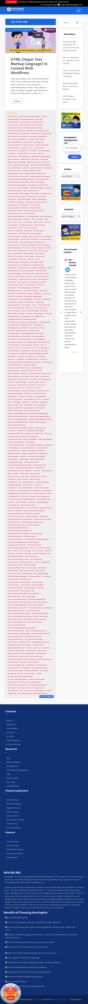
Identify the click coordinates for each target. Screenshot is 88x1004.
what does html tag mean (15, 536)
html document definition (27, 270)
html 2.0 (15, 222)
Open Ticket (10, 782)
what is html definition (30, 565)
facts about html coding (41, 179)
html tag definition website (15, 365)
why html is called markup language (17, 679)
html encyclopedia (20, 276)
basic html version (46, 133)
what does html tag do (36, 533)
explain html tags (47, 168)
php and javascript (47, 470)
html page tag (22, 353)
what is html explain (31, 568)
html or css (18, 348)
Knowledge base (12, 786)
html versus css (41, 385)
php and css (37, 470)
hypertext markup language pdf (37, 422)
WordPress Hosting (13, 804)
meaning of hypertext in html (16, 470)
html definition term (38, 265)
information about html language (35, 430)
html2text (46, 399)
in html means (12, 430)
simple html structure (28, 482)
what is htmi (19, 553)
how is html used (35, 205)
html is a (34, 305)
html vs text (37, 388)
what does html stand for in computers (18, 533)
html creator (48, 248)
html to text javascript (44, 379)
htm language (39, 219)
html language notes (44, 322)
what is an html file (13, 550)
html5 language (16, 402)
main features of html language (36, 456)
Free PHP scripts (12, 845)
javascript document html (27, 448)
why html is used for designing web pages (29, 682)
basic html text (35, 133)
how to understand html (32, 216)
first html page (32, 185)
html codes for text (13, 245)
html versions (32, 385)
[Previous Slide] (61, 312)
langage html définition (14, 453)
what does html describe (14, 519)
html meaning (11, 339)
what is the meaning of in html (16, 630)
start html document (27, 485)
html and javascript (24, 233)
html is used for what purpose (16, 308)
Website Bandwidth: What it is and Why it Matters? (70, 86)
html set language (40, 356)
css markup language (44, 150)
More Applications (13, 828)
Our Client (10, 736)
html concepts (26, 248)
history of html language (23, 199)
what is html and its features (15, 556)
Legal (8, 774)
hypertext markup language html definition (40, 419)
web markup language (42, 502)
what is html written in (30, 588)
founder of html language (37, 188)
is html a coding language (45, 439)
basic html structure (13, 133)
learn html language (13, 456)
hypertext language (28, 408)
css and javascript (39, 148)
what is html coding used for (42, 562)
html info (20, 302)
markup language (23, 459)
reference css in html (13, 476)
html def (38, 259)
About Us (9, 720)
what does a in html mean (33, 513)
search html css (35, 476)
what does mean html (33, 542)
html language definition (29, 319)
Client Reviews (12, 728)
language (24, 453)
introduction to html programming (29, 436)
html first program (13, 285)
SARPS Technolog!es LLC (61, 999)
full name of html (31, 196)
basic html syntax (25, 133)
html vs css (21, 388)
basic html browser (38, 125)
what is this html (12, 642)
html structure (36, 362)
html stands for (43, 359)
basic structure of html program (16, 139)
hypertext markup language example (18, 419)
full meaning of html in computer (17, 196)
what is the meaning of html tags (17, 625)
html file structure (23, 282)
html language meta (32, 322)
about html (44, 116)
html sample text (29, 356)
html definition (24, 262)
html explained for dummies (41, 276)
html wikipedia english (40, 396)
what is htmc (11, 553)
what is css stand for (37, 550)
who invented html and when (39, 668)
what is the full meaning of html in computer (20, 616)
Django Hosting (12, 816)
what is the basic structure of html (17, 608)
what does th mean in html (34, 545)
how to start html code (28, 213)
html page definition (43, 348)
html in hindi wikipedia (26, 299)
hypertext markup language (15, 410)
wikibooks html (12, 693)
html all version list (40, 225)
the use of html (24, 496)
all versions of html (13, 122)
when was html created (36, 656)
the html (49, 493)
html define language (13, 262)
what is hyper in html (13, 590)
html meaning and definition (24, 339)
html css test (19, 256)
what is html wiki (25, 585)
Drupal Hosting (12, 812)
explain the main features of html (32, 170)
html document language (14, 273)
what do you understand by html (16, 513)
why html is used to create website (17, 685)
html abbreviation (12, 225)
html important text (13, 299)
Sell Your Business (13, 744)
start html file (38, 485)
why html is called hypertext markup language (20, 676)
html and (26, 228)
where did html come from (45, 659)
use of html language (21, 502)
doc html (10, 165)
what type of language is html (16, 648)
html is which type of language (30, 310)
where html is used (13, 662)
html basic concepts (35, 233)
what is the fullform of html (40, 616)
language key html (33, 453)
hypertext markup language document (18, 416)
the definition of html (13, 493)
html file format (12, 282)
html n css (43, 345)
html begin (24, 236)
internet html (27, 433)
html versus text (12, 388)
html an (20, 228)
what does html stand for (33, 525)
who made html (44, 670)
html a (41, 222)
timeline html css (45, 496)
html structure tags (47, 362)
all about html (38, 119)
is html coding (48, 445)
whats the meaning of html (27, 653)
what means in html (37, 645)
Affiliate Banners (12, 766)
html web (24, 390)
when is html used (13, 656)
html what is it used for (39, 393)
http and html (43, 402)
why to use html (12, 688)
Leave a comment (46, 696)
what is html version (37, 582)
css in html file (33, 150)
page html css (29, 470)
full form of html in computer (30, 190)
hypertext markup (39, 408)
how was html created (46, 216)
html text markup (25, 376)
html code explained (13, 239)
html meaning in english (30, 342)
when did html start (41, 653)
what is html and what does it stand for (18, 559)
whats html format (31, 650)
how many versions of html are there (18, 208)
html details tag (42, 268)
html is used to (29, 308)
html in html (36, 299)
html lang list (48, 313)
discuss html (45, 162)
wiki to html (48, 690)
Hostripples (37, 999)
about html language (13, 119)
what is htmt (40, 588)
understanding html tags (43, 499)
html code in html (25, 239)
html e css (11, 276)
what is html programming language (17, 576)
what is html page (27, 573)
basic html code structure (15, 128)
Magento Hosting (13, 808)
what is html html (40, 570)
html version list (12, 385)
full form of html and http (14, 190)
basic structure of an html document (18, 136)
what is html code (12, 562)
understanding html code (29, 499)
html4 (9, 402)
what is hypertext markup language (17, 593)
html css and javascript (20, 250)
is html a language (30, 442)
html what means (12, 396)
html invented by (26, 305)
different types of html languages (17, 162)
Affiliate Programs (13, 762)
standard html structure (14, 485)
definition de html (25, 159)
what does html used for (29, 536)
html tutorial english (21, 382)
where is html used (33, 662)
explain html (25, 168)
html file (34, 279)
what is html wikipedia (37, 585)
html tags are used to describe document (19, 368)
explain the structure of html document (35, 173)
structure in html (12, 488)
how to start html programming (16, 216)
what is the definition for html (16, 610)
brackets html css (29, 142)
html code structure (13, 242)
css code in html (12, 150)
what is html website (13, 585)
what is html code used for (26, 562)
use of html (11, 502)
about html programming (27, 119)
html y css (39, 399)
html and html (28, 230)
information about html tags (15, 433)
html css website (12, 259)
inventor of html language (29, 439)
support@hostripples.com (71, 4)
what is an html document (43, 548)
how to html (27, 210)
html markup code (21, 330)
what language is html (24, 642)
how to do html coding (35, 208)
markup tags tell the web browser (25, 468)
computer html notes (28, 145)
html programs (12, 356)
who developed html (41, 665)
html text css (24, 373)
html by (31, 236)
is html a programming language (34, 445)
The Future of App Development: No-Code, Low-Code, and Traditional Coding (71, 46)
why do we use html (29, 673)
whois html (20, 673)
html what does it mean (42, 390)
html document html (40, 270)
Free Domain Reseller (14, 854)
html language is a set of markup (17, 322)
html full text (11, 293)
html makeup (33, 328)
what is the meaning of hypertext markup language (21, 628)
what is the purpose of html (15, 636)
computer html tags (13, 148)
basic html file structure (14, 130)
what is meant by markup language (17, 605)
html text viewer (12, 379)
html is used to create (41, 308)
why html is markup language (36, 679)
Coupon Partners (12, 740)
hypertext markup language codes (17, 413)
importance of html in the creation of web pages (21, 428)
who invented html (25, 668)
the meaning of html (13, 496)
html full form (36, 288)
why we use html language (36, 690)
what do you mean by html (15, 510)
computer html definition (14, 145)
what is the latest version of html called (35, 619)
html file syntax (33, 282)
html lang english (38, 313)
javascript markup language (28, 450)
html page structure (25, 350)
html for (21, 285)
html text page (35, 376)
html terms (24, 370)
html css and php (32, 250)
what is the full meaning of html (39, 613)
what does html (44, 516)
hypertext (10, 408)
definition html (35, 159)
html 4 (20, 222)
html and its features (38, 230)
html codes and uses (40, 242)
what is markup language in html (37, 599)
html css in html (43, 250)
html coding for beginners (44, 245)
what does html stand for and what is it (18, 528)
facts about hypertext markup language (18, 182)
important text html (40, 428)
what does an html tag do (32, 516)
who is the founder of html (31, 670)
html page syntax (12, 353)
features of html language (37, 182)
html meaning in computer (15, 342)
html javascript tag (13, 313)
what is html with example (15, 588)
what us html (28, 648)
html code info (35, 239)
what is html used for (25, 579)
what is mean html (13, 602)
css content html (22, 150)
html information (29, 302)
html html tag (46, 293)
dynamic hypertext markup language (40, 165)
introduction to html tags (14, 439)
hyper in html (18, 405)
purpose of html (24, 473)
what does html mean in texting (16, 525)
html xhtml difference (29, 399)
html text (39, 370)
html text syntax (44, 376)
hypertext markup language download (40, 416)
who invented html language (15, 670)
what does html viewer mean (15, 539)
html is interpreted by (44, 305)
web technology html (13, 505)
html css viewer (40, 256)
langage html (41, 450)
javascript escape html (42, 448)
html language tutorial (14, 328)
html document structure (42, 273)
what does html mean (14, 522)
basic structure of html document (38, 136)
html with (10, 399)
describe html (44, 159)
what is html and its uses (31, 556)
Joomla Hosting (12, 800)
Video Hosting (11, 824)
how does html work (13, 205)
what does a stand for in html (16, 516)
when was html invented (29, 659)
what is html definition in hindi (16, 568)
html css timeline (29, 256)
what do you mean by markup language (34, 510)
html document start (28, 273)
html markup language (14, 333)
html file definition (43, 279)
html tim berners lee (23, 379)
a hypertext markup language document (29, 116)
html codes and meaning (26, 242)
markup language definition (36, 459)
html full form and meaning (15, 290)
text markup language (23, 490)
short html (43, 476)
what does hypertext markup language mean (37, 539)
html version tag (22, 385)
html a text (47, 222)
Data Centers (11, 724)
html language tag (38, 325)
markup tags (11, 468)
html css (10, 250)
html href (29, 293)
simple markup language (42, 482)
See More (17, 101)
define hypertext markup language (41, 156)
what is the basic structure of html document (40, 608)
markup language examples (15, 462)
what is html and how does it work (41, 553)
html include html (46, 299)
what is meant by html (25, 602)
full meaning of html (45, 193)
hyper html (11, 405)
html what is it (28, 393)
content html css (24, 148)
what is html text (46, 576)
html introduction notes (14, 305)
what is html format (13, 570)
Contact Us (10, 732)
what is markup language (28, 596)
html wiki (21, 396)
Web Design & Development (17, 770)
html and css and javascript (15, 230)
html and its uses (12, 233)
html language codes (38, 316)
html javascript (43, 310)
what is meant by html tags (40, 602)
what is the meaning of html (34, 622)
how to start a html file (38, 210)
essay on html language (14, 168)
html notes (11, 348)
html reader (20, 356)
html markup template (38, 336)
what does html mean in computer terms (32, 522)
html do (50, 268)
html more (36, 345)
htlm (33, 219)
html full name (43, 290)
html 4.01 (35, 222)
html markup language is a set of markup (32, 333)
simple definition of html (14, 482)
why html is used (12, 682)
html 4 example (27, 222)
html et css (29, 276)
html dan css (30, 259)
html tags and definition (30, 365)
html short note (20, 359)
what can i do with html (31, 508)
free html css (48, 188)
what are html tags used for (27, 505)
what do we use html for (45, 508)
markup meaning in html (39, 465)
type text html (17, 499)
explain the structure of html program (18, 176)
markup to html (39, 468)
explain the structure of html (15, 173)
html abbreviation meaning (26, 225)
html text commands (13, 373)
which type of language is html (16, 665)
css (31, 148)
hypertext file (18, 408)
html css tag (11, 256)
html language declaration (15, 319)
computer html (39, 142)
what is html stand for (34, 576)
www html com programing (40, 693)
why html (38, 673)
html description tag (23, 268)
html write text (18, 399)
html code (36, 236)
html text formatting (13, 376)
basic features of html (25, 125)
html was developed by (14, 390)
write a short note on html (24, 693)
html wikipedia (29, 396)
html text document (34, 373)
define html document (24, 156)
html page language (13, 350)
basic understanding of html (15, 142)
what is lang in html (33, 593)
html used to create (33, 382)
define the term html (13, 159)
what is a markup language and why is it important (21, 548)
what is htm (48, 550)
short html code (12, 479)
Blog (8, 758)
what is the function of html (15, 619)
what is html (27, 553)
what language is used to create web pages (19, 645)
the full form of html (26, 493)
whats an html (46, 648)
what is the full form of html (32, 610)
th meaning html (46, 490)
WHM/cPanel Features (14, 849)
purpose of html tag (35, 473)
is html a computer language (15, 442)
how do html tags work (41, 202)
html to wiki (11, 382)
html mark (41, 328)
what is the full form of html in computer (19, 613)
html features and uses (24, 279)
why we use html (23, 690)
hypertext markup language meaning (18, 422)
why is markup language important (37, 685)
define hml (40, 153)
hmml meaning (29, 202)
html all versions (12, 228)
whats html (11, 650)
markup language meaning (31, 462)
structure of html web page (41, 488)
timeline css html (34, 496)
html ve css (43, 382)
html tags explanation (14, 370)
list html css (23, 456)
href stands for (26, 219)
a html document (12, 116)
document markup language (21, 165)
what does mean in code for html (17, 545)
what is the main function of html (17, 622)
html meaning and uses (39, 339)
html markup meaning (14, 336)
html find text (42, 282)
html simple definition (32, 359)
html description (12, 268)
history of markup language (39, 199)
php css (10, 473)
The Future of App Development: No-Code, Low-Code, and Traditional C (47, 2)
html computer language (14, 248)
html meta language (26, 345)
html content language (38, 248)
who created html (30, 665)
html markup (11, 330)
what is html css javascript (15, 565)
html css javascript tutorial (15, 253)
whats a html (37, 648)
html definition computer (36, 262)
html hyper (11, 296)
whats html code (19, 650)
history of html (12, 199)
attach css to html (13, 125)
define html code (12, 156)
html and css (33, 228)
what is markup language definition (17, 599)
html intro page (39, 302)
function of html (42, 196)
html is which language (14, 310)
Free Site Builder (12, 842)
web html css (31, 502)
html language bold (26, 316)
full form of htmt (34, 193)
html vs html (29, 388)
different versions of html (34, 162)
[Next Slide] (81, 312)
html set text (11, 359)
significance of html (34, 479)
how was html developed (14, 219)
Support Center (12, 778)
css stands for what (22, 153)
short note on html (23, 479)
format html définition (23, 188)
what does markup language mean (17, 542)
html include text (12, 302)
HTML (46, 219)
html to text (33, 379)
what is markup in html (14, 596)
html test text (32, 370)
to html (10, 499)
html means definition (14, 345)
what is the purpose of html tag (32, 636)
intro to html (48, 433)
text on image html (36, 490)
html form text (40, 285)
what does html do (27, 519)
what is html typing (13, 579)
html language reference (25, 325)
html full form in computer (31, 290)
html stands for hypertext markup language (19, 362)
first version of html (42, 185)
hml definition (11, 202)
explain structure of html (14, 170)
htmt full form (35, 402)
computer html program (41, 145)
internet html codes (38, 433)
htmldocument (26, 402)
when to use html (23, 656)
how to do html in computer (15, 210)
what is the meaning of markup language (19, 633)
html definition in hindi (14, 265)
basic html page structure (42, 130)
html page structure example (39, 350)
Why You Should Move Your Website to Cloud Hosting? (71, 60)
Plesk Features (12, 857)
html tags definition (36, 368)
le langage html (43, 453)
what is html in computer (14, 573)
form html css (12, 188)
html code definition (46, 236)
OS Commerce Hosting (15, 820)
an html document (25, 122)
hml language (20, 202)
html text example (46, 373)
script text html (25, 476)
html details (33, 268)
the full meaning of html (39, 493)
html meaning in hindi (43, 342)
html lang (22, 313)
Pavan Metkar (28, 29)
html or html (26, 348)
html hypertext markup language (33, 296)
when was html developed (15, 659)
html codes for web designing (27, 245)
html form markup (30, 285)
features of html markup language (17, 185)
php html (16, 473)
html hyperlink (19, 296)
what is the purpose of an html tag (40, 633)
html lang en (29, 313)
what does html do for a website (42, 519)
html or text (34, 348)
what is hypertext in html (27, 590)
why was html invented (37, 688)
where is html (23, 662)
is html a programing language (16, 445)
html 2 (9, 222)
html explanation (12, 279)
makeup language (12, 459)
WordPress (12, 113)
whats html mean (41, 650)
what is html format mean (27, 570)
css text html (32, 153)
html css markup (39, 253)
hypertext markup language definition (38, 413)
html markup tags (26, 336)
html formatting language (24, 288)
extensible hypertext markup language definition (21, 179)
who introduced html (13, 668)
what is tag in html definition (35, 605)
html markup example (33, 330)
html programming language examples (37, 353)
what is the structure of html (15, 639)
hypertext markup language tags (16, 425)
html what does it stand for (15, 393)
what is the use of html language (33, 639)
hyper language (28, 405)
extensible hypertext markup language (40, 176)
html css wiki (22, 259)
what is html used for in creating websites (19, 582)
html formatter (12, 288)
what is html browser (36, 559)
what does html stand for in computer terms (20, 530)
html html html (37, 293)
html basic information (14, 236)
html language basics (13, 316)
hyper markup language (39, 405)
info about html (21, 430)
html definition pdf (26, 265)
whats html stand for (13, 653)
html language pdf (13, 325)
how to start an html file (14, 213)
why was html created (24, 688)
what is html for (42, 568)
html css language (29, 253)
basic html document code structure (33, 128)
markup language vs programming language (19, 465)
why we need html (13, 690)
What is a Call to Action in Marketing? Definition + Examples (71, 73)
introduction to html (13, 436)
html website (31, 390)
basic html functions (27, 130)
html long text (25, 328)
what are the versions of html (16, 508)
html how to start (21, 293)
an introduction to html (37, 122)
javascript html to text (14, 450)
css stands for (12, 153)
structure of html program (25, 488)
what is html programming (41, 573)
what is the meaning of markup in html (36, 630)
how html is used (24, 205)
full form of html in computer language (18, 193)
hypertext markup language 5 (32, 410)
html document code (13, 270)
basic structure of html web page (35, 139)
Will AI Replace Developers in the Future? (69, 99)
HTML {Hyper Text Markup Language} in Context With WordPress (29, 66)
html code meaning (45, 239)
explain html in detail (35, 168)
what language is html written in (40, 642)
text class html (12, 490)
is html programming (13, 448)
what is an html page (25, 550)
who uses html (12, 673)
